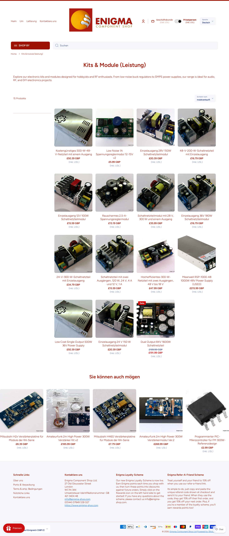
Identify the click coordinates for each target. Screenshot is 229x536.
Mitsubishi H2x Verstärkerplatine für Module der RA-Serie (21, 438)
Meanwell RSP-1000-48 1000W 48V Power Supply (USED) (197, 280)
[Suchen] (55, 45)
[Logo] (100, 21)
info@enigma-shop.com (77, 499)
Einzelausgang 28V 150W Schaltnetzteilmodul (155, 152)
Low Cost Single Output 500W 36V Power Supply (73, 343)
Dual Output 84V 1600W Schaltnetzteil (156, 343)
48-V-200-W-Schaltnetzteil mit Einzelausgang (197, 152)
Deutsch (206, 22)
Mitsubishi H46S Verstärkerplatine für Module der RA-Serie (114, 438)
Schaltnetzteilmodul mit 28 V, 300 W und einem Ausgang (156, 217)
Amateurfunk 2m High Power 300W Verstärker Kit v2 (68, 438)
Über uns (18, 480)
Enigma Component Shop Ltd (183, 531)
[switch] (178, 21)
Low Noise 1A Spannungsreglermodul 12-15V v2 (114, 154)
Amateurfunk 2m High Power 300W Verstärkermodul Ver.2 (161, 438)
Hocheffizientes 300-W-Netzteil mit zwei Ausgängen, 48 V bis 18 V (156, 280)
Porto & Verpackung (24, 484)
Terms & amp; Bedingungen (27, 488)
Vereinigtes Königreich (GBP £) (30, 530)
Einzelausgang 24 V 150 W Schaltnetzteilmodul (114, 343)
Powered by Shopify (206, 531)
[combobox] (135, 45)
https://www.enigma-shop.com (81, 505)
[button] (152, 21)
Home (14, 54)
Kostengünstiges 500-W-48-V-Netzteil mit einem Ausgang (73, 152)
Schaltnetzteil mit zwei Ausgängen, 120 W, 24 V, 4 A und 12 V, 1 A (114, 280)
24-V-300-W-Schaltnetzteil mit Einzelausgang (73, 278)
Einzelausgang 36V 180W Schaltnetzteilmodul (196, 217)
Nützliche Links (21, 493)
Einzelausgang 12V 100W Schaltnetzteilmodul (73, 217)
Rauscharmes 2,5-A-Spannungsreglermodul (114, 217)
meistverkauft (203, 99)
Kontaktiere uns (21, 497)
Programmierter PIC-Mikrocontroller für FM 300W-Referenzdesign (207, 440)
